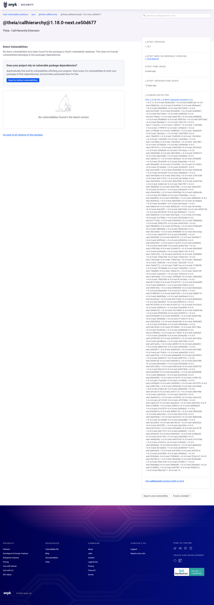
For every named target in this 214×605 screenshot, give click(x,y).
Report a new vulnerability (156, 496)
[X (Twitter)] (175, 549)
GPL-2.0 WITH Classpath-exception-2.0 (174, 100)
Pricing (6, 562)
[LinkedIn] (190, 549)
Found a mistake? (181, 496)
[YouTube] (180, 549)
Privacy (91, 566)
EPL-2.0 (149, 100)
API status (7, 575)
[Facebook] (185, 549)
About (90, 549)
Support (134, 549)
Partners (6, 549)
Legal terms (93, 562)
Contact (91, 558)
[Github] (175, 561)
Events (91, 575)
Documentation (51, 558)
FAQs (47, 562)
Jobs (90, 553)
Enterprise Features (11, 558)
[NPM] (180, 561)
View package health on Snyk (164, 481)
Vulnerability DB (51, 549)
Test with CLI (8, 570)
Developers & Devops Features (15, 553)
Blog (47, 553)
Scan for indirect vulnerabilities (22, 80)
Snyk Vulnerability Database (15, 14)
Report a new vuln (138, 553)
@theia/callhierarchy (48, 14)
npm (33, 14)
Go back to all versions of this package (23, 134)
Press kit (91, 570)
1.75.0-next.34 (152, 59)
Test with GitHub (10, 566)
